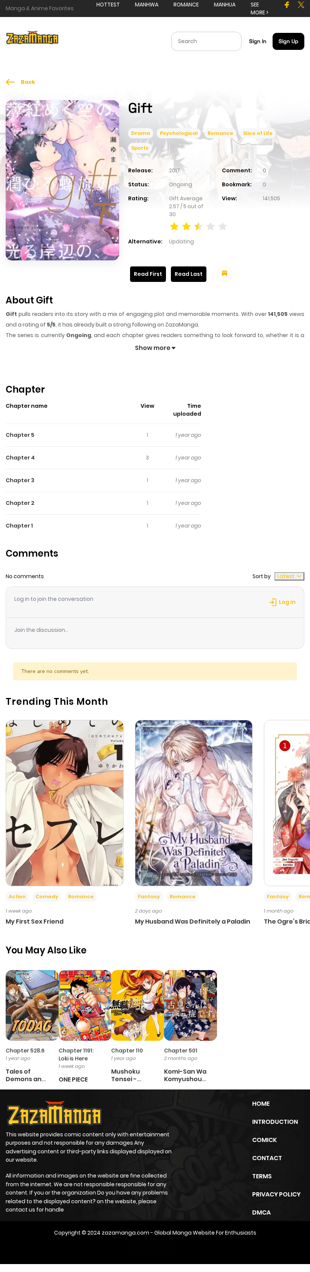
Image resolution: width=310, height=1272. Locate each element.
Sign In (258, 41)
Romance (220, 133)
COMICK (264, 1140)
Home (261, 1103)
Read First (148, 274)
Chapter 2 (20, 503)
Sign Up (288, 41)
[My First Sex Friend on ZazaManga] (64, 802)
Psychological (179, 133)
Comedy (47, 896)
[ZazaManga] (32, 41)
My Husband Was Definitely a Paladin (192, 921)
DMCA (261, 1212)
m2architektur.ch (154, 1248)
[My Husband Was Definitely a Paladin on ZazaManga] (194, 802)
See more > (259, 8)
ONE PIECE (73, 1079)
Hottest (108, 4)
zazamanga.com (125, 1232)
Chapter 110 (127, 1050)
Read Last (189, 274)
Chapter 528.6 (25, 1050)
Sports (140, 148)
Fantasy (149, 896)
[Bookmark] (224, 273)
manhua (225, 4)
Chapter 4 (20, 457)
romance (186, 4)
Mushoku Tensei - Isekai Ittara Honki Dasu (130, 1082)
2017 (174, 170)
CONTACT (267, 1158)
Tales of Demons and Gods (26, 1078)
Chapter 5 (20, 435)
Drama (140, 133)
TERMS (262, 1176)
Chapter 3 (20, 480)
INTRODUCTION (275, 1121)
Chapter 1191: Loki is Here (76, 1054)
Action (17, 896)
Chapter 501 (180, 1050)
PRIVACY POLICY (276, 1194)
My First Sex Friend (35, 921)
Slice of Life (258, 133)
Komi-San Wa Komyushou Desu (185, 1078)
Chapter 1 (19, 525)
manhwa (146, 4)
